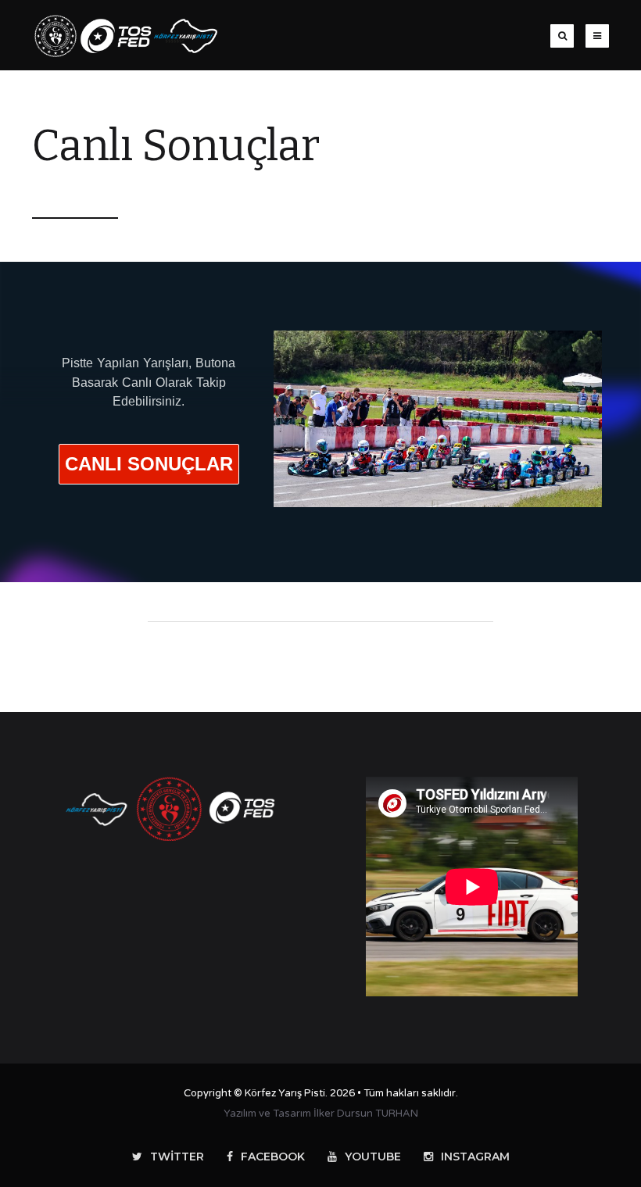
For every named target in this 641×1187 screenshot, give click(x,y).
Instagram (475, 1156)
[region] (320, 422)
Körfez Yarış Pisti (285, 1093)
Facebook (273, 1156)
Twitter (177, 1156)
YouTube (373, 1156)
